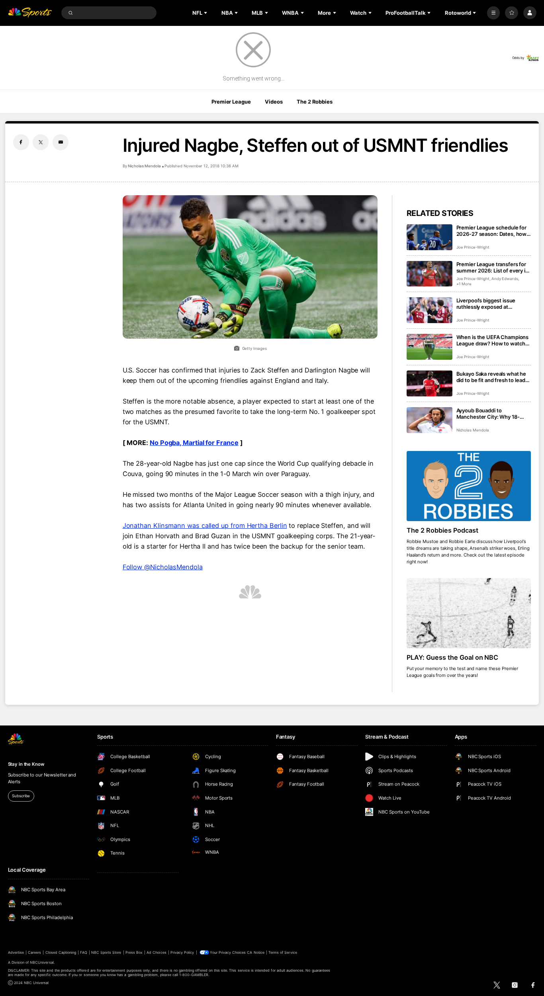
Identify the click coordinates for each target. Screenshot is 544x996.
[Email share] (60, 142)
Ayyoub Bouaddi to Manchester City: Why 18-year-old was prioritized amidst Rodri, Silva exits (493, 413)
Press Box (134, 952)
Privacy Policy (182, 952)
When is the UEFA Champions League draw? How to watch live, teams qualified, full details (492, 340)
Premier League (230, 101)
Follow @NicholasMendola (163, 567)
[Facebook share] (21, 142)
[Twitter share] (41, 142)
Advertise (16, 952)
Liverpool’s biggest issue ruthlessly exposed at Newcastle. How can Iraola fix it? (492, 303)
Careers (34, 952)
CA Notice (255, 952)
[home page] (30, 13)
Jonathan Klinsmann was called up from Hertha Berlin (205, 525)
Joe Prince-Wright (472, 247)
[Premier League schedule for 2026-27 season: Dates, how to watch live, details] (429, 237)
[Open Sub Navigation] (206, 12)
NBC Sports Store (106, 952)
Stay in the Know (26, 764)
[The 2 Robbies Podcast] (469, 486)
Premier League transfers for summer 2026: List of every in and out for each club (492, 267)
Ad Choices (156, 952)
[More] (493, 13)
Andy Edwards (504, 278)
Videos (273, 101)
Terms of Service (282, 952)
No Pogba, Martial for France (194, 443)
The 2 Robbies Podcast (442, 530)
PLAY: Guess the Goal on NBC (453, 657)
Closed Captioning (60, 952)
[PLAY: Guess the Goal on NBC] (469, 613)
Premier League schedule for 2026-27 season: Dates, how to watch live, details (491, 230)
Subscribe (21, 796)
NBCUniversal (42, 962)
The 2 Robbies (314, 101)
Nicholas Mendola (144, 166)
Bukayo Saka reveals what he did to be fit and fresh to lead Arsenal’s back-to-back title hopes (491, 377)
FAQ (83, 952)
